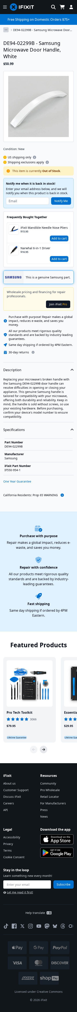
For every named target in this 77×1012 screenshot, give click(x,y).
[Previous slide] (33, 749)
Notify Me (61, 201)
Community (48, 783)
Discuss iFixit (12, 797)
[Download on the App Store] (57, 839)
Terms (7, 850)
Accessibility (11, 837)
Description (12, 370)
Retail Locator (49, 797)
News (44, 816)
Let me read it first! (20, 892)
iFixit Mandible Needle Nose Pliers (44, 228)
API (5, 810)
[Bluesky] (55, 926)
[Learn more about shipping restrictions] (34, 157)
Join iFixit (58, 304)
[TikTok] (5, 926)
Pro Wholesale (50, 790)
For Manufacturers (53, 803)
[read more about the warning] (62, 495)
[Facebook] (14, 926)
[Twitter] (22, 926)
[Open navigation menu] (5, 7)
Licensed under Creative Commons (39, 992)
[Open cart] (62, 7)
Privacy (8, 844)
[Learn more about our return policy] (33, 352)
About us (9, 783)
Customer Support (16, 790)
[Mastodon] (47, 926)
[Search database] (53, 7)
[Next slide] (43, 749)
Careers (8, 803)
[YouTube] (38, 926)
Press (44, 810)
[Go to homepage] (23, 7)
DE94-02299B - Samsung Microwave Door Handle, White (41, 30)
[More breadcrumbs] (6, 29)
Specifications (14, 429)
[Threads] (62, 926)
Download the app (55, 829)
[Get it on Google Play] (57, 853)
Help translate (35, 913)
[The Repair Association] (71, 926)
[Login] (71, 7)
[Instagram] (30, 926)
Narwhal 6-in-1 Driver (35, 248)
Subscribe (63, 884)
